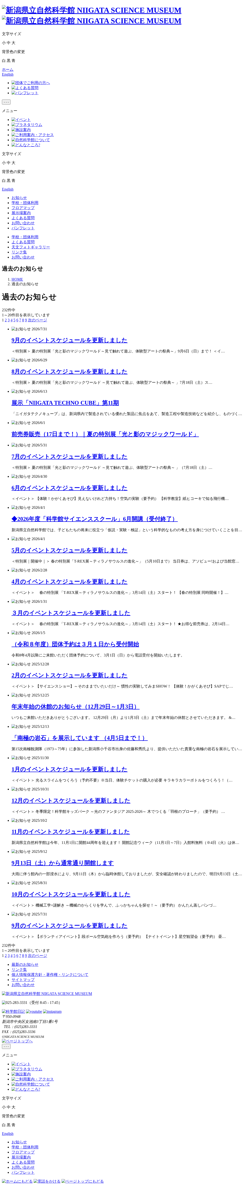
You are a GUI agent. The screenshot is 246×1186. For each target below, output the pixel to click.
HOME (17, 279)
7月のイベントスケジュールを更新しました (70, 456)
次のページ (37, 320)
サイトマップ (23, 980)
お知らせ (19, 198)
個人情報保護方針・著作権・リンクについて (50, 975)
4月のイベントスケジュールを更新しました (70, 581)
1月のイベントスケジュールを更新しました (70, 769)
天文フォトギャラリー (31, 247)
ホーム (7, 69)
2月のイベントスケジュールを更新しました (70, 675)
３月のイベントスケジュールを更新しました (71, 613)
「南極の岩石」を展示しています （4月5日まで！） (80, 738)
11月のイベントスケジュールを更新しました (71, 831)
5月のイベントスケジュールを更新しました (70, 550)
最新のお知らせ (25, 964)
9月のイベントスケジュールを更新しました (70, 340)
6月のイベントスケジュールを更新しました (70, 488)
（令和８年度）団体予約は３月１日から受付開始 (75, 644)
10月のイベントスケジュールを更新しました (71, 894)
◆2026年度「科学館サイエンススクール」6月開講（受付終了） (95, 519)
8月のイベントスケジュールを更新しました (70, 371)
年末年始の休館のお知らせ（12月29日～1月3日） (76, 706)
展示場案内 (21, 213)
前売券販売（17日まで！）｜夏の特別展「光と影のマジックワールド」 (105, 434)
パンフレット (23, 228)
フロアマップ (23, 208)
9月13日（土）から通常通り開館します (63, 863)
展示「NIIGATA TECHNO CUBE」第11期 (65, 403)
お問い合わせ (23, 223)
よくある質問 (23, 218)
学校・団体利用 (25, 203)
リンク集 (19, 252)
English (7, 74)
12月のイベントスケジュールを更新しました (71, 800)
